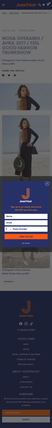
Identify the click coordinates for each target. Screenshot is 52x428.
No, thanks (26, 243)
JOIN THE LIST (26, 236)
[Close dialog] (47, 183)
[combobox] (8, 229)
